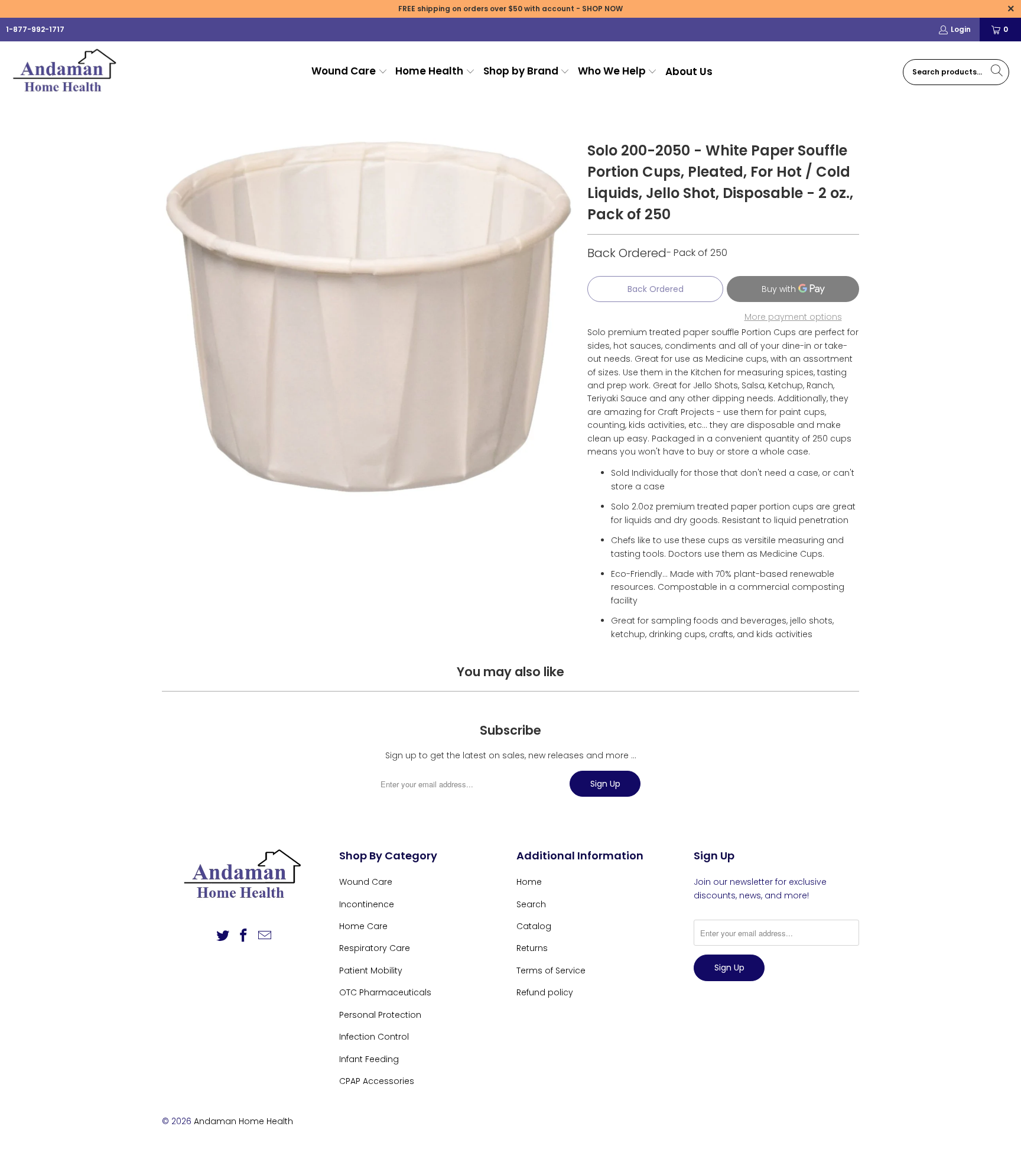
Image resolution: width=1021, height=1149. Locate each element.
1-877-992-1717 (35, 29)
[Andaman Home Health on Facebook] (244, 936)
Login (961, 29)
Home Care (363, 926)
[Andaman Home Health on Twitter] (223, 936)
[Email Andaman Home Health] (265, 936)
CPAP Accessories (376, 1081)
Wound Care (365, 882)
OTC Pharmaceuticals (385, 992)
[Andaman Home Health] (66, 71)
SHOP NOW (602, 9)
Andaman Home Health (243, 1121)
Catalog (533, 926)
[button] (349, 71)
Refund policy (544, 992)
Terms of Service (551, 970)
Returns (532, 948)
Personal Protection (380, 1015)
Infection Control (374, 1037)
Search (531, 904)
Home (529, 882)
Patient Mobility (370, 970)
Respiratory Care (374, 948)
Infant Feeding (369, 1059)
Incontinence (366, 904)
